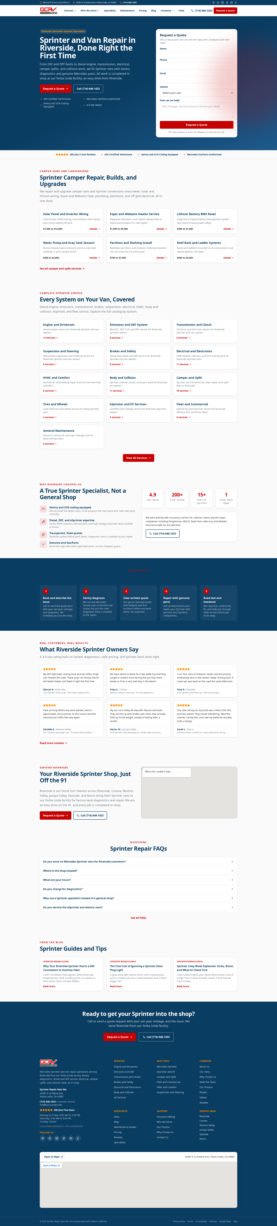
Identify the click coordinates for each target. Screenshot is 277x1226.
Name (163, 48)
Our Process (206, 1087)
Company (166, 10)
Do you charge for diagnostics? (63, 889)
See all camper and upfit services (60, 268)
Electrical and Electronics (127, 1087)
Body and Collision (124, 1092)
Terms (190, 1221)
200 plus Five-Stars (64, 1109)
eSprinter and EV (166, 1071)
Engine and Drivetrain (126, 1066)
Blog (153, 10)
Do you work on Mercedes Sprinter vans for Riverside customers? (84, 861)
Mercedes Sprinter (167, 1066)
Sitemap (213, 1221)
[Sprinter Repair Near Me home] (48, 10)
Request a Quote (225, 10)
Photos (203, 1092)
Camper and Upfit (166, 1076)
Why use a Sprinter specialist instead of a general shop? (78, 898)
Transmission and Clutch (127, 1076)
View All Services (136, 458)
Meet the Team (208, 1082)
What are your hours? (57, 880)
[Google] (213, 2)
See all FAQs (138, 918)
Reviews (204, 1102)
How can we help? (170, 100)
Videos (203, 1097)
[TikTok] (236, 2)
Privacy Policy (179, 1221)
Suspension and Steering (170, 1092)
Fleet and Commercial (168, 1082)
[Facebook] (227, 2)
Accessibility (201, 1221)
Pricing (143, 10)
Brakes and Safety (123, 1082)
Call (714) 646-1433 (88, 88)
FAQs (181, 10)
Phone (163, 59)
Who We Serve (89, 10)
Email (163, 73)
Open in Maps (51, 1156)
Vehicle (164, 86)
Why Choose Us (208, 1076)
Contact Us (162, 1137)
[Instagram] (222, 2)
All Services (120, 1097)
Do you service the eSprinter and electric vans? (73, 907)
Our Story (205, 1071)
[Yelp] (218, 2)
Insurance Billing (166, 1116)
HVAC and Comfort (166, 1087)
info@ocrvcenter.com (51, 1104)
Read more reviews (52, 743)
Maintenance (127, 10)
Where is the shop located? (60, 870)
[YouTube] (231, 2)
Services (68, 10)
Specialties (110, 10)
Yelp (235, 1221)
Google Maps (225, 1221)
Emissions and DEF (124, 1071)
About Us (204, 1066)
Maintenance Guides (125, 1127)
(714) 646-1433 (130, 2)
